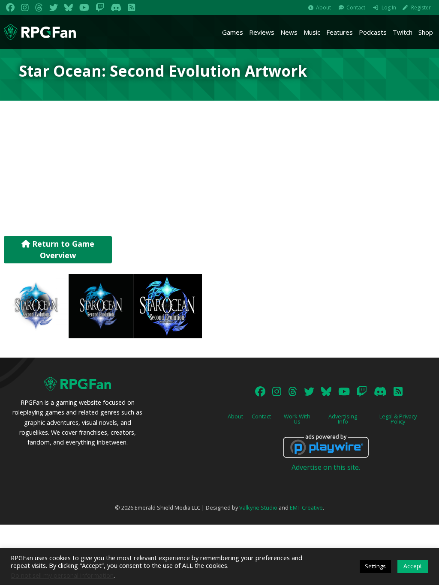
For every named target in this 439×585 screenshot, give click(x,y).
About (323, 7)
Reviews (261, 32)
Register (421, 7)
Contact (355, 7)
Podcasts (373, 32)
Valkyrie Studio (258, 507)
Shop (425, 32)
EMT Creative (306, 507)
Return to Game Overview (62, 249)
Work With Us (297, 419)
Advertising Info (342, 419)
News (289, 32)
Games (232, 32)
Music (312, 32)
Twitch (402, 32)
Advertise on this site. (326, 467)
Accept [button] (412, 566)
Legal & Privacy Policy (398, 419)
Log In (389, 7)
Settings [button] (375, 566)
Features (339, 32)
